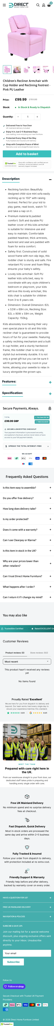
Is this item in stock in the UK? (19, 550)
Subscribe (13, 962)
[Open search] (38, 5)
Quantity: (8, 116)
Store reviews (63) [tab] (39, 652)
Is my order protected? (16, 519)
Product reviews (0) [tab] (14, 652)
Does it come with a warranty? (20, 529)
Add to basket (27, 154)
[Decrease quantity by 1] (18, 117)
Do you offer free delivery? (18, 498)
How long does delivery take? (19, 508)
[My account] (43, 5)
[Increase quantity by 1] (37, 117)
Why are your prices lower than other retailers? (20, 563)
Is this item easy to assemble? (19, 487)
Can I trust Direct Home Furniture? (22, 576)
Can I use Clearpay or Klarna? (19, 540)
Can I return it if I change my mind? (23, 597)
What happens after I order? (19, 586)
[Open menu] (4, 5)
